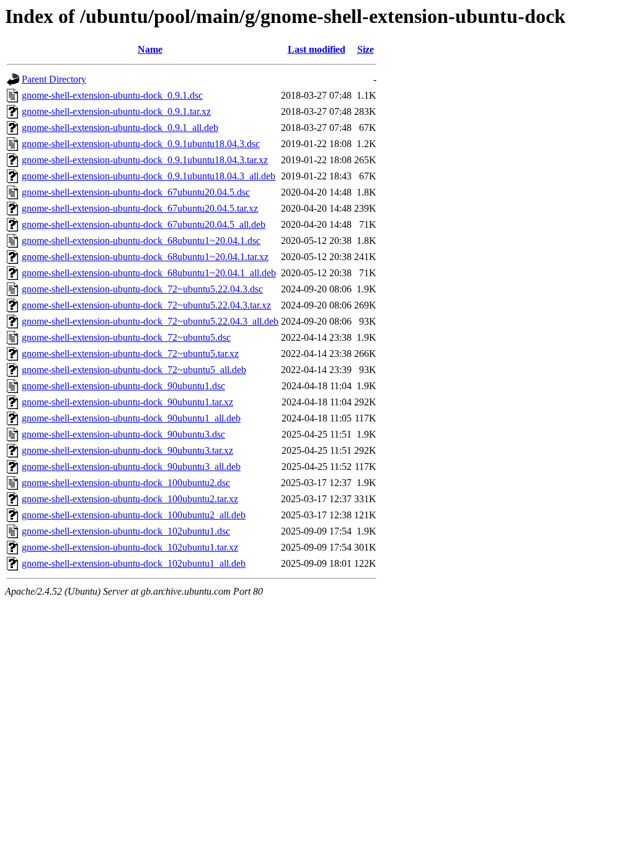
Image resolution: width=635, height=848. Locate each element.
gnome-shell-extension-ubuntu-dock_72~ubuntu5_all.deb (134, 369)
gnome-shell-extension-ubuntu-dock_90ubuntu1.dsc (123, 386)
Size (365, 49)
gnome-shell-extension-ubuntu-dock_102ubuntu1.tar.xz (130, 547)
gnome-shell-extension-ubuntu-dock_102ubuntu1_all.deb (134, 563)
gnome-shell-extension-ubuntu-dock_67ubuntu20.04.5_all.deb (143, 224)
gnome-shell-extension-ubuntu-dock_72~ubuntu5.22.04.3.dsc (142, 289)
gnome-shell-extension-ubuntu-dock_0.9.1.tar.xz (116, 111)
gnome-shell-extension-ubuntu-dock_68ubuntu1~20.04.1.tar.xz (145, 256)
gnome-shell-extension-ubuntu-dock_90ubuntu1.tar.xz (127, 402)
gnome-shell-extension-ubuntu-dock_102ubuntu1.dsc (126, 531)
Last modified (316, 49)
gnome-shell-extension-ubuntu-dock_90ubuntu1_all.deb (131, 418)
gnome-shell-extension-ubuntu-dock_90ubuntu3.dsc (123, 434)
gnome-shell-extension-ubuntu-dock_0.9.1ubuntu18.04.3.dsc (141, 143)
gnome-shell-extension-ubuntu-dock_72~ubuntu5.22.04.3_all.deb (150, 321)
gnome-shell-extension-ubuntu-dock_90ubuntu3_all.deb (131, 466)
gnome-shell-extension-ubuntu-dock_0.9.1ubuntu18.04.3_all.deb (148, 176)
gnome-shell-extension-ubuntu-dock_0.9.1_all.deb (120, 127)
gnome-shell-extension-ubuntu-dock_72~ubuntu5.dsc (126, 337)
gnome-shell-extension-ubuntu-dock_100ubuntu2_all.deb (134, 515)
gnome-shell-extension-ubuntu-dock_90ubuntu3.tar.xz (127, 450)
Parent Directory (54, 79)
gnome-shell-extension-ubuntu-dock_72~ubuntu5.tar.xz (130, 353)
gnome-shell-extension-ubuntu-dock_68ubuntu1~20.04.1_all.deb (149, 273)
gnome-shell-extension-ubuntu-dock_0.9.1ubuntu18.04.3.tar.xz (145, 160)
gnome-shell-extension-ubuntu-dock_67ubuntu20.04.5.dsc (136, 192)
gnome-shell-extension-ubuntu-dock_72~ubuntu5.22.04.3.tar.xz (146, 305)
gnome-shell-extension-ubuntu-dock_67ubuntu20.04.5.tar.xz (140, 208)
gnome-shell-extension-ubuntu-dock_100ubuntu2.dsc (126, 482)
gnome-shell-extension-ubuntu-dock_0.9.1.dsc (112, 95)
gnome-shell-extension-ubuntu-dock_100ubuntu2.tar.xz (130, 499)
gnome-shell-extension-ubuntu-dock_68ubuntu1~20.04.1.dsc (141, 240)
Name (150, 49)
